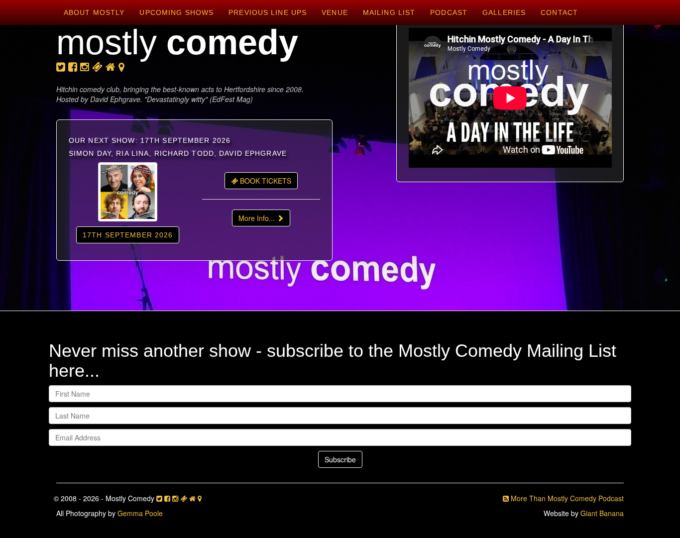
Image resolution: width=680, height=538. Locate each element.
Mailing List (389, 12)
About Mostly (94, 12)
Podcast (448, 12)
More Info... (257, 218)
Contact (559, 12)
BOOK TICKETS (264, 181)
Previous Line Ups (267, 12)
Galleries (504, 12)
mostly (177, 42)
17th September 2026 (128, 235)
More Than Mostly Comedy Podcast (566, 498)
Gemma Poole (140, 513)
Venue (335, 12)
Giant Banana (602, 513)
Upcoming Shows (176, 12)
